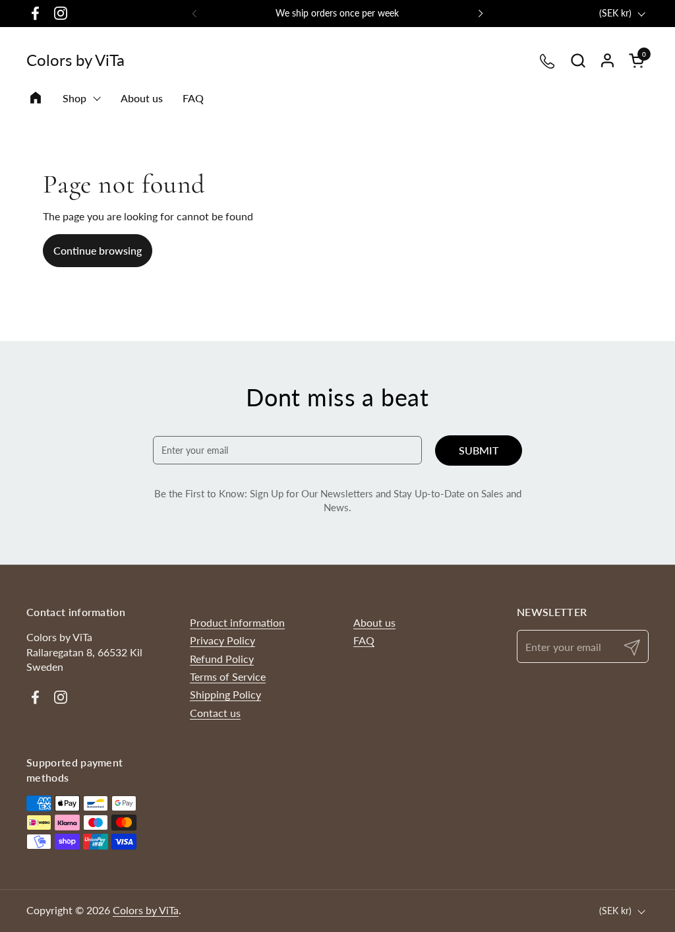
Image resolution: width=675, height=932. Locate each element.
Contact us (215, 712)
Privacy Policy (222, 640)
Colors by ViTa (75, 60)
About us (374, 622)
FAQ (363, 640)
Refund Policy (222, 658)
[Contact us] (548, 60)
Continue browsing (97, 250)
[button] (578, 60)
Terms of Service (228, 676)
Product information (237, 622)
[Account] (607, 60)
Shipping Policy (225, 694)
